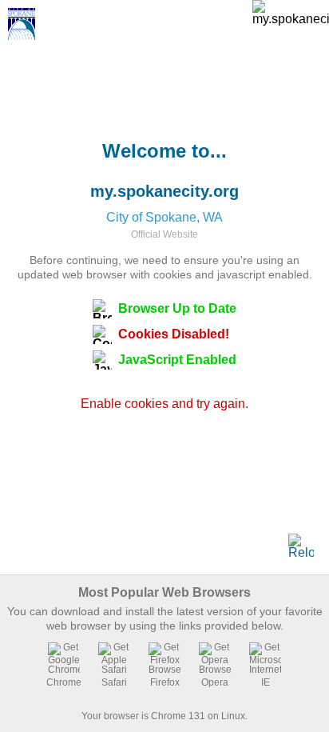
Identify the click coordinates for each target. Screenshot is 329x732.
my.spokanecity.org (164, 191)
